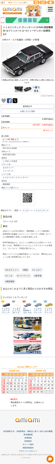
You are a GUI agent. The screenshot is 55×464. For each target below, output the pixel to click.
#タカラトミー (11, 270)
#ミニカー (36, 270)
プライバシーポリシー (28, 451)
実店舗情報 (28, 435)
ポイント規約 (28, 444)
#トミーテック (23, 276)
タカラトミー (8, 168)
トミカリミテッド (41, 210)
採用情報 (28, 438)
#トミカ (8, 276)
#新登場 (37, 276)
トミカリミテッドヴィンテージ (15, 177)
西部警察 (6, 184)
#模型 (25, 270)
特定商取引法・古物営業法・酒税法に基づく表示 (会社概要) (28, 431)
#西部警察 (9, 281)
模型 (16, 210)
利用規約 (28, 441)
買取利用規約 (28, 448)
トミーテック (8, 171)
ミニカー (26, 210)
